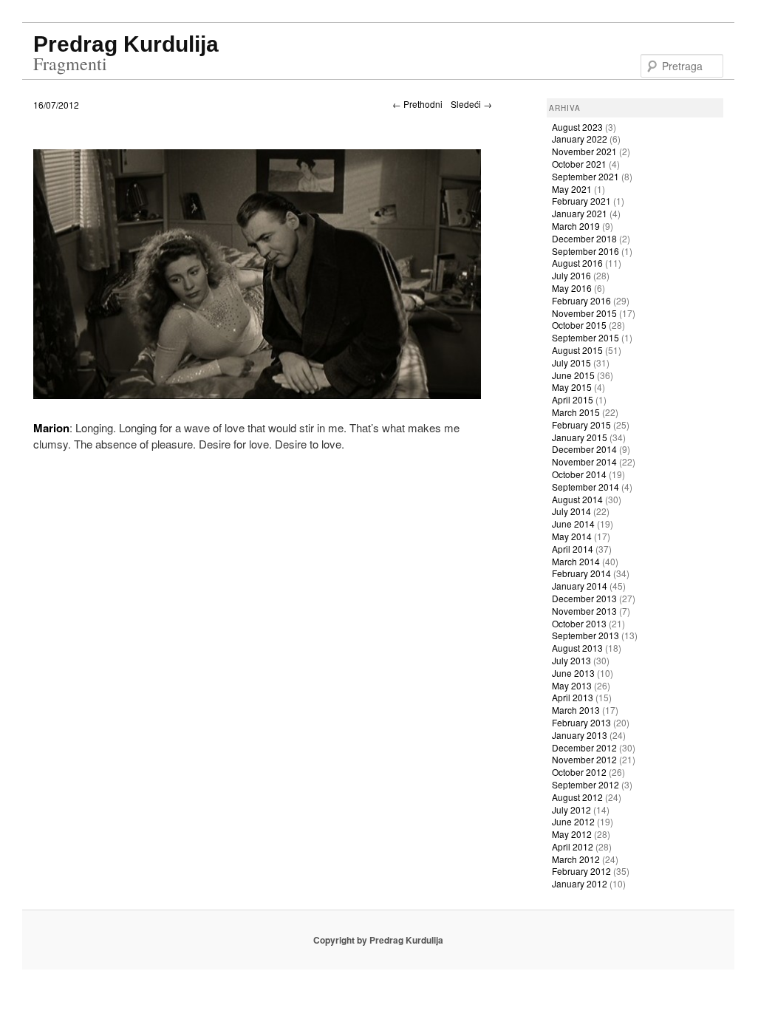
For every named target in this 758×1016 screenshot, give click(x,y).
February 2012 (581, 871)
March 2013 (576, 709)
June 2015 (573, 375)
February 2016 (581, 300)
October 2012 (579, 772)
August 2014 (577, 499)
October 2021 (579, 163)
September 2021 (585, 176)
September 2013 (585, 635)
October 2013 (579, 623)
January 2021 (579, 213)
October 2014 (579, 474)
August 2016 (577, 262)
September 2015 (585, 337)
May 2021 (572, 189)
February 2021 (581, 200)
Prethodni (417, 104)
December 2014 (584, 449)
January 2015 (579, 437)
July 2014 (571, 511)
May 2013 (572, 685)
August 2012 (577, 797)
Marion (51, 428)
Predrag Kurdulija (126, 44)
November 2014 (584, 461)
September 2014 (585, 486)
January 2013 (579, 735)
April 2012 (572, 846)
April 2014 (572, 548)
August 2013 (577, 647)
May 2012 (572, 834)
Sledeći (471, 104)
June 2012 (573, 821)
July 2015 (571, 362)
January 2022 (579, 138)
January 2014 (579, 585)
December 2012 (584, 747)
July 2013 (571, 660)
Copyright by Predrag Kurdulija (378, 940)
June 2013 (573, 672)
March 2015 (576, 412)
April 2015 (572, 399)
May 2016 (572, 288)
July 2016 (571, 275)
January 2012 (579, 883)
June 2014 (573, 523)
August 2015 (577, 350)
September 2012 (585, 784)
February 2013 (581, 722)
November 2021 (584, 151)
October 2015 (579, 324)
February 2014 (581, 573)
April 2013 (572, 697)
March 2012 (576, 859)
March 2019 (576, 225)
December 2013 (584, 598)
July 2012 (571, 809)
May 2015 (572, 387)
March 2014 (576, 561)
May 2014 (572, 536)
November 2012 (584, 759)
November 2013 (584, 610)
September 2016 (585, 251)
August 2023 (577, 126)
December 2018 (584, 238)
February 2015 (581, 424)
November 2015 (584, 313)
